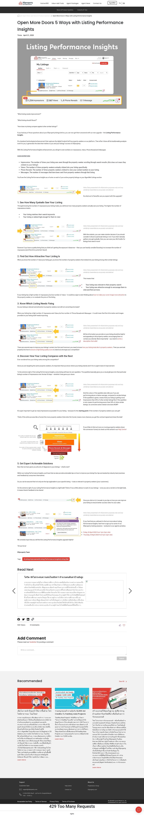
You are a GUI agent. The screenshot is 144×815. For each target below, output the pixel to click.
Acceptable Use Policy (24, 801)
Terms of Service (41, 801)
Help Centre (68, 786)
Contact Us (68, 789)
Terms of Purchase (68, 801)
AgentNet (112, 3)
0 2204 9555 (37, 794)
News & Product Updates (65, 10)
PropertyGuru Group (93, 786)
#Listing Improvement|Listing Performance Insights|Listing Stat (46, 559)
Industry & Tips (82, 10)
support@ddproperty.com (30, 789)
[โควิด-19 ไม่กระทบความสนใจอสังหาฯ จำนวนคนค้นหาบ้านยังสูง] (130, 590)
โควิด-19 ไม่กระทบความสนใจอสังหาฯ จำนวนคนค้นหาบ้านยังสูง (53, 577)
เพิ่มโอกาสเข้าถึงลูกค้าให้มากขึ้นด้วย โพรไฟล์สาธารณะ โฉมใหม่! (34, 712)
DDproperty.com (92, 789)
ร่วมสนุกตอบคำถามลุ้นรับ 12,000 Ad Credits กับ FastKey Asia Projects (70, 712)
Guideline (33, 642)
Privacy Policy (54, 801)
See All (121, 681)
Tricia (19, 35)
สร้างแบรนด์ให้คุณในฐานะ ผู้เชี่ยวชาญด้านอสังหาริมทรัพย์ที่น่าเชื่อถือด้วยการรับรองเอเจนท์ (108, 714)
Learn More (21, 760)
